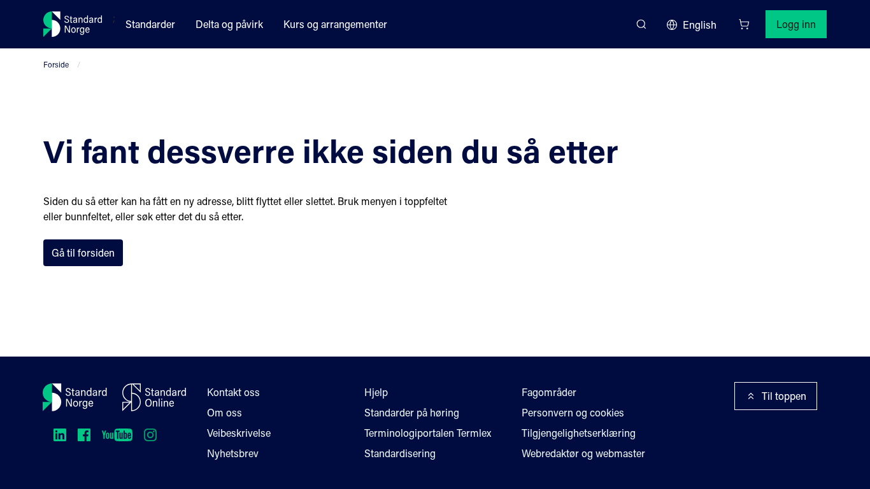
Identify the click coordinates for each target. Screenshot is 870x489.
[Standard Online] (154, 397)
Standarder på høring (411, 412)
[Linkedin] (60, 435)
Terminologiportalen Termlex (427, 432)
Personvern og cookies (573, 412)
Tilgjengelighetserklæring (579, 432)
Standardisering (400, 453)
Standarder (150, 24)
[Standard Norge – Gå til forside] (73, 24)
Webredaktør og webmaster (583, 453)
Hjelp (376, 392)
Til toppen (784, 395)
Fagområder (549, 392)
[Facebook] (84, 435)
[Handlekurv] (743, 24)
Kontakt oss (233, 392)
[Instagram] (150, 435)
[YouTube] (117, 435)
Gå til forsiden (83, 252)
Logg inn (796, 24)
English (700, 24)
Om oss (224, 412)
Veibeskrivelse (239, 432)
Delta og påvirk (229, 24)
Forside (56, 64)
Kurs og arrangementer (335, 24)
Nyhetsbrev (233, 453)
